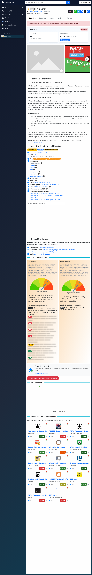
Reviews (60, 18)
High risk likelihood (53, 159)
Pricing (6, 28)
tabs (31, 169)
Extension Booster (10, 25)
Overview (32, 18)
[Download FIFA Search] (73, 37)
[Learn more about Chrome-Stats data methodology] (50, 187)
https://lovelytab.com (36, 11)
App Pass (7, 21)
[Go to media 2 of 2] (60, 75)
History (7, 33)
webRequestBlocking (36, 176)
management (34, 172)
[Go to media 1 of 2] (57, 75)
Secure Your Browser (41, 373)
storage (32, 167)
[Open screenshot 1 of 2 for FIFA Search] (45, 59)
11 (35, 154)
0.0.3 (37, 157)
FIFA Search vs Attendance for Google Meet (45, 193)
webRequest (34, 174)
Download (42, 18)
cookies (32, 165)
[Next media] (87, 59)
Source (52, 18)
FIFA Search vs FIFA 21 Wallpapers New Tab (45, 200)
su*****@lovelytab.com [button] (42, 182)
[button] (85, 2)
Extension (47, 11)
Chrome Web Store (41, 187)
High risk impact (39, 159)
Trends (69, 18)
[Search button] (68, 2)
